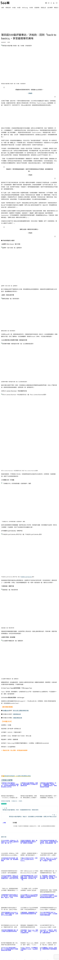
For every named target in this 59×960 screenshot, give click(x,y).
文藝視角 (36, 7)
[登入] (54, 3)
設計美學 (50, 7)
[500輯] (5, 3)
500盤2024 (14, 801)
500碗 (31, 7)
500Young (25, 7)
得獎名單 (8, 7)
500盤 (14, 7)
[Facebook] (46, 3)
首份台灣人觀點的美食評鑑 (20, 710)
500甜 (18, 7)
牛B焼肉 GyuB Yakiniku (26, 577)
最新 (2, 7)
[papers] (51, 3)
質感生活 (43, 7)
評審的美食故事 (17, 718)
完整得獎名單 (17, 714)
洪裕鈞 (20, 801)
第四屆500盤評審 (5, 801)
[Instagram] (48, 3)
